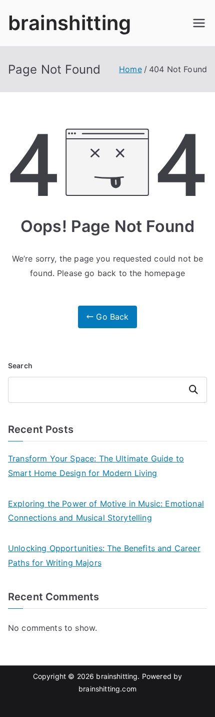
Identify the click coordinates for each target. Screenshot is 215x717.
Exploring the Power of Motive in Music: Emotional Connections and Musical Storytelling (106, 511)
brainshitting (69, 23)
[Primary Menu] (199, 23)
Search (20, 365)
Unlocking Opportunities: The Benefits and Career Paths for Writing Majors (104, 555)
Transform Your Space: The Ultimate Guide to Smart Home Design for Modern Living (96, 465)
